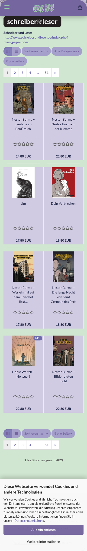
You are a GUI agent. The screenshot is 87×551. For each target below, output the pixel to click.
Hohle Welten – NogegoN (23, 374)
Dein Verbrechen (63, 203)
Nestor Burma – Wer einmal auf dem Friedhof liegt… (23, 295)
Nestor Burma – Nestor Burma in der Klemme (63, 124)
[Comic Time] (44, 8)
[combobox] (36, 51)
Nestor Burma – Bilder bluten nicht (63, 376)
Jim (23, 203)
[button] (7, 51)
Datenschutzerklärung (29, 520)
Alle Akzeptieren (43, 530)
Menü (7, 7)
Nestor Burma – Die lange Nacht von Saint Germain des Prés (63, 295)
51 (46, 73)
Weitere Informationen (43, 542)
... (38, 73)
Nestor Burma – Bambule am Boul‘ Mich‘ (23, 124)
